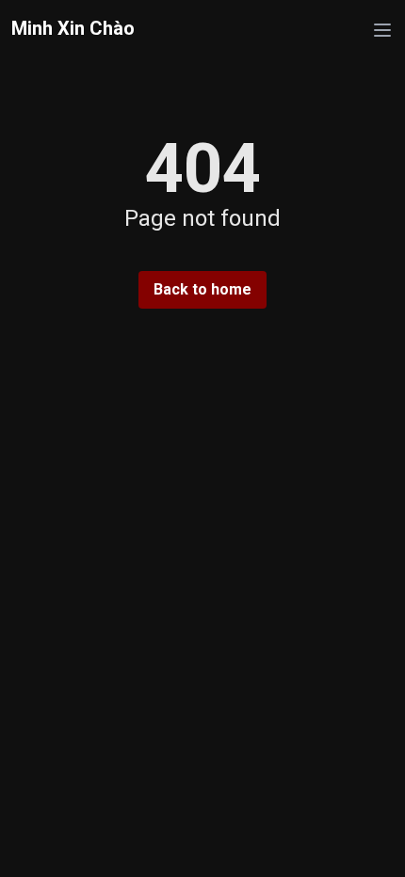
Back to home (202, 289)
